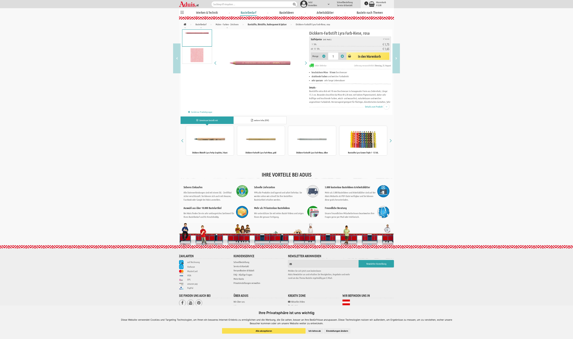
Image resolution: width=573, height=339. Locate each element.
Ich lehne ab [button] (315, 331)
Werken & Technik (207, 12)
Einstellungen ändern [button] (337, 331)
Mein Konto (239, 278)
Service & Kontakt (344, 5)
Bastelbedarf (248, 12)
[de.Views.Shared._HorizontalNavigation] (185, 25)
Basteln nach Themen (370, 12)
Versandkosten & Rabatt (244, 270)
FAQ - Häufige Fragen (243, 274)
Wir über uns (239, 301)
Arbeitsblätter (325, 12)
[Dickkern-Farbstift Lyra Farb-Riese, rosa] (261, 63)
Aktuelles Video (298, 301)
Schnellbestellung (345, 2)
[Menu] (182, 12)
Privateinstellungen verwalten (247, 283)
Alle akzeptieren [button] (264, 331)
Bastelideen (286, 12)
